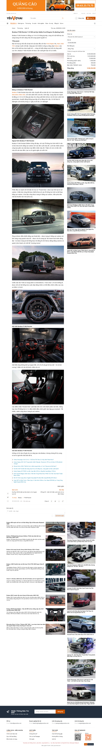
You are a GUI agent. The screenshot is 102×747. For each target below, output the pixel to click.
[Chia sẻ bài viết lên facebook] (8, 493)
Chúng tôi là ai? (33, 733)
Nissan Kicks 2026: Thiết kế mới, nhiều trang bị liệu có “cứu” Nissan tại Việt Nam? (35, 466)
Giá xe (61, 23)
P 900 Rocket (27, 497)
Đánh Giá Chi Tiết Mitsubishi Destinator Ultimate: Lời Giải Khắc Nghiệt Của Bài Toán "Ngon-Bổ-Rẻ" (81, 703)
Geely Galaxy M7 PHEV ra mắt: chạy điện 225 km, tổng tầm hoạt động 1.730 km (35, 471)
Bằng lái (56, 23)
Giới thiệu (89, 13)
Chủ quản (31, 739)
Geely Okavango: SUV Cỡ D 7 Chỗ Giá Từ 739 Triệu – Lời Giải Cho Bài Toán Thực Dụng (80, 680)
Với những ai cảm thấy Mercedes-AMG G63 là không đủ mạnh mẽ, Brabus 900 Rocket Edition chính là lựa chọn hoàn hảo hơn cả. (24, 613)
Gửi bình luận (60, 516)
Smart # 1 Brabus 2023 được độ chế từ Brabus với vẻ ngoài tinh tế (25, 578)
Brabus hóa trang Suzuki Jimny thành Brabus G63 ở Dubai (23, 549)
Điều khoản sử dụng (12, 739)
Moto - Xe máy (49, 23)
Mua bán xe (13, 23)
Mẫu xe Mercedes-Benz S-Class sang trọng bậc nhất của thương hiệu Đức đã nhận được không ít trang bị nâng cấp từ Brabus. (25, 628)
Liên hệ (93, 13)
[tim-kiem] (63, 18)
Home (13, 28)
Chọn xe (69, 34)
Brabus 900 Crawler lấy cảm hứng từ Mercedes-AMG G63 (23, 595)
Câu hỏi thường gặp (57, 733)
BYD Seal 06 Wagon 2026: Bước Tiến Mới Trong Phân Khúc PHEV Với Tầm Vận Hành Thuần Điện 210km (80, 206)
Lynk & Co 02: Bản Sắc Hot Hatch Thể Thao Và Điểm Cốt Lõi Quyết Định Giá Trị (80, 611)
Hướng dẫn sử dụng (57, 736)
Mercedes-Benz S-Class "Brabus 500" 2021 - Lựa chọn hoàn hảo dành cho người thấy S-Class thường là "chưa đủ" (26, 625)
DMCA (85, 744)
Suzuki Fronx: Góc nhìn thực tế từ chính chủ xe (80, 634)
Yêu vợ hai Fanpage (34, 736)
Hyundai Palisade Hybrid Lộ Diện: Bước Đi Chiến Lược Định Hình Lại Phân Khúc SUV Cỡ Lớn (81, 541)
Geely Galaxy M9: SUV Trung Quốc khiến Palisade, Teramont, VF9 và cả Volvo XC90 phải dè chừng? (81, 114)
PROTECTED (90, 744)
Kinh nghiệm (41, 23)
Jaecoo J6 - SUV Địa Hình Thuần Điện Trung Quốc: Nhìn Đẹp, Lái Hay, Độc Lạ (81, 655)
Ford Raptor (50, 43)
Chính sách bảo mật (12, 733)
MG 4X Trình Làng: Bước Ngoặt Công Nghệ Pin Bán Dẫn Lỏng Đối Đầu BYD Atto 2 (35, 477)
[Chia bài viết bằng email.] (8, 501)
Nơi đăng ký (70, 46)
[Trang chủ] (14, 18)
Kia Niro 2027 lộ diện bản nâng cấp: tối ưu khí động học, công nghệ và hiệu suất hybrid (36, 468)
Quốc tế (27, 28)
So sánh (34, 23)
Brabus (56, 46)
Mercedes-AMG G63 (18, 94)
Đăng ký (60, 711)
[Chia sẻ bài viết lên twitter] (8, 497)
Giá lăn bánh (71, 30)
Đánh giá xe (21, 23)
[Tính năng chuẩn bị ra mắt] (51, 5)
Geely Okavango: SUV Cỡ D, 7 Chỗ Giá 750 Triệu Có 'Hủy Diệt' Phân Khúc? (34, 459)
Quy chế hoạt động (11, 736)
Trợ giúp (83, 13)
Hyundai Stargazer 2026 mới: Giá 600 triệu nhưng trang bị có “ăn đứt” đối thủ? (81, 565)
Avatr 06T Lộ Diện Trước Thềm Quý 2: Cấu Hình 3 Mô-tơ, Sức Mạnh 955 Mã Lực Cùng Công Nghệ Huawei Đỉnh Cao (81, 252)
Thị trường (28, 23)
